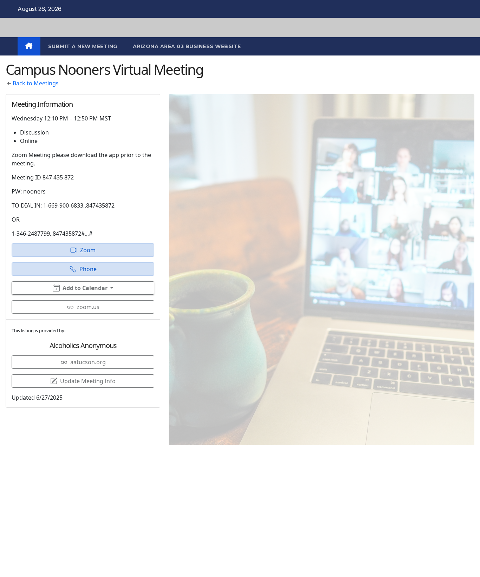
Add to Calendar (85, 288)
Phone (88, 269)
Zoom (88, 250)
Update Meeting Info (88, 381)
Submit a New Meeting (82, 46)
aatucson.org (88, 362)
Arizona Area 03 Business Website (187, 46)
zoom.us (88, 307)
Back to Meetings (36, 83)
